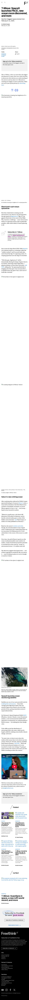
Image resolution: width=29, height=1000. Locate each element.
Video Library (4, 969)
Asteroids (3, 849)
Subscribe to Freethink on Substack (14, 920)
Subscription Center (13, 925)
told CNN (16, 743)
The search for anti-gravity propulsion (6, 824)
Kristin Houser (6, 24)
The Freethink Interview (7, 965)
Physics (3, 821)
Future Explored (5, 967)
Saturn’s (21, 503)
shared (25, 248)
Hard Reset (4, 964)
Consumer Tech (5, 981)
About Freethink (5, 955)
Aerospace (3, 53)
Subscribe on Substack (8, 948)
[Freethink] (26, 3)
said (16, 519)
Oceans (3, 56)
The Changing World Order (7, 980)
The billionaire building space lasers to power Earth (20, 824)
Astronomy (3, 55)
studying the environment (8, 704)
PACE (24, 715)
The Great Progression (7, 968)
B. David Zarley (19, 837)
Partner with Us (5, 956)
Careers (3, 957)
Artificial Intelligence (6, 976)
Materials (3, 984)
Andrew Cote (4, 836)
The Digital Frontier (6, 978)
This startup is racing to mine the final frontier (7, 852)
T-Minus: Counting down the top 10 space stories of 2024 (21, 852)
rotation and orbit (18, 526)
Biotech (3, 985)
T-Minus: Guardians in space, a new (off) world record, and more (12, 898)
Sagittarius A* (14, 216)
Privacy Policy (4, 995)
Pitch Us (3, 958)
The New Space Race (6, 982)
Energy (3, 979)
